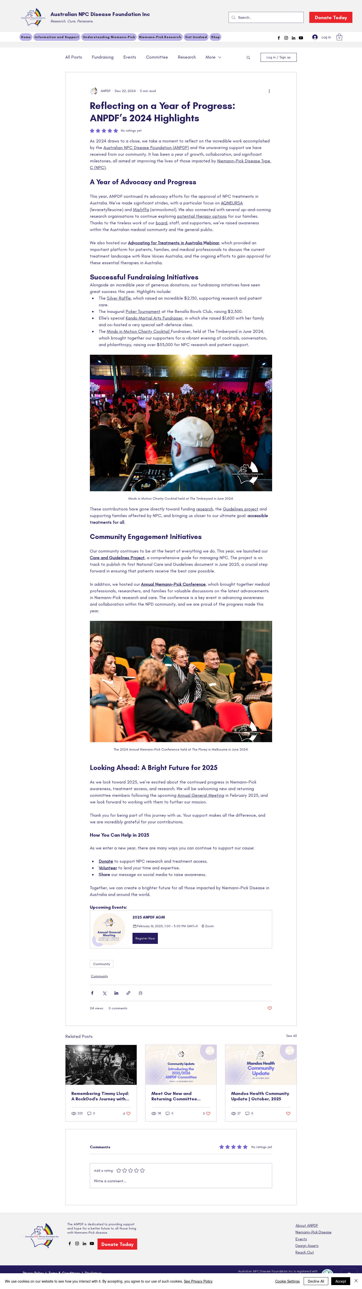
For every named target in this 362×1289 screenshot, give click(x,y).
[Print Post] (140, 993)
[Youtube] (300, 37)
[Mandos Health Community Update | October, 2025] (260, 1065)
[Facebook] (278, 37)
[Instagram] (286, 37)
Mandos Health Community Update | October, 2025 (260, 1096)
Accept (340, 1281)
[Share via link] (128, 993)
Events (129, 57)
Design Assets (307, 1245)
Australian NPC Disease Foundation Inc (100, 14)
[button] (339, 37)
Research (187, 57)
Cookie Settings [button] (287, 1281)
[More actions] (269, 91)
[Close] (356, 1281)
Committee (157, 57)
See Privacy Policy (198, 1281)
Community (101, 964)
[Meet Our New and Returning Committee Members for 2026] (181, 1065)
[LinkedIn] (293, 37)
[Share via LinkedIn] (116, 993)
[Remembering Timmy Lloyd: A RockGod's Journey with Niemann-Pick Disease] (101, 1065)
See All (291, 1036)
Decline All (316, 1281)
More (210, 57)
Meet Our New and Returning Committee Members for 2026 (174, 1096)
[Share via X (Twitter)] (104, 993)
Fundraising (103, 57)
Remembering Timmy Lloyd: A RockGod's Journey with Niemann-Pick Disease (100, 1096)
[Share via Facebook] (92, 993)
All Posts (73, 57)
